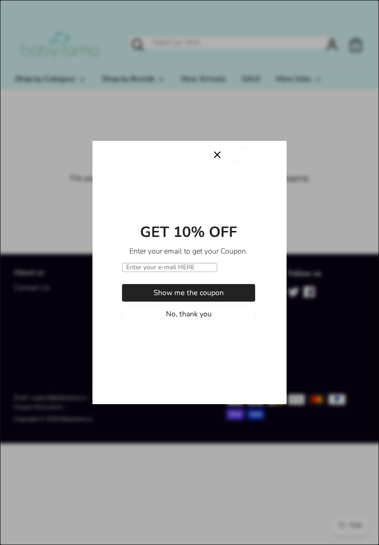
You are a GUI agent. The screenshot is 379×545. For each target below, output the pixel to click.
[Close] (245, 154)
